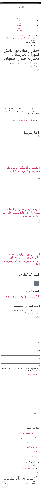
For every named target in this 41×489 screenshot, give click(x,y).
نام (38, 342)
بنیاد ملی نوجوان (31, 442)
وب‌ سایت (36, 358)
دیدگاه (37, 317)
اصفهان (32, 120)
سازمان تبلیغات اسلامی (29, 438)
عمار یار (34, 452)
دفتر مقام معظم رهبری (29, 433)
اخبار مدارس (30, 35)
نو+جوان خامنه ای (31, 447)
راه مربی (34, 456)
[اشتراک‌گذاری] (4, 484)
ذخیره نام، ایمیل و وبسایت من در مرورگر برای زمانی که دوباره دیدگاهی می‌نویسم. (21, 369)
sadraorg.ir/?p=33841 (22, 296)
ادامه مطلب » (35, 176)
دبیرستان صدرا (24, 120)
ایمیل (37, 350)
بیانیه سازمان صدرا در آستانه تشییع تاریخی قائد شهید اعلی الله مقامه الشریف (21, 212)
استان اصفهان (21, 35)
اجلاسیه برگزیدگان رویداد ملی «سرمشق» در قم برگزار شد (23, 169)
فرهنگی (15, 120)
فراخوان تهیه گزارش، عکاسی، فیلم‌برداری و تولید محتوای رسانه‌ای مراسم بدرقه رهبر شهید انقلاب (21, 259)
